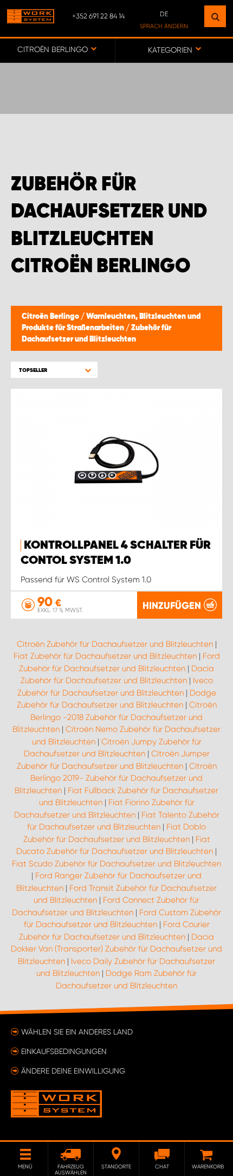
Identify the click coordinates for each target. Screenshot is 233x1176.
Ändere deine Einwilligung (73, 1070)
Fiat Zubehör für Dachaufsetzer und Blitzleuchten (105, 656)
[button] (54, 370)
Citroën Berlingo (51, 316)
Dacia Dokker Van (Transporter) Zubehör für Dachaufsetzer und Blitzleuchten (116, 949)
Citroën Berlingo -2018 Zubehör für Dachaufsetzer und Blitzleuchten (114, 717)
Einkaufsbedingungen (64, 1051)
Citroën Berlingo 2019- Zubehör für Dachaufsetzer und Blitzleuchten (116, 778)
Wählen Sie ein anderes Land (77, 1031)
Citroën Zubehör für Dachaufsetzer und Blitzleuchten (115, 644)
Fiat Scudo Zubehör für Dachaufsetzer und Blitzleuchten (116, 864)
